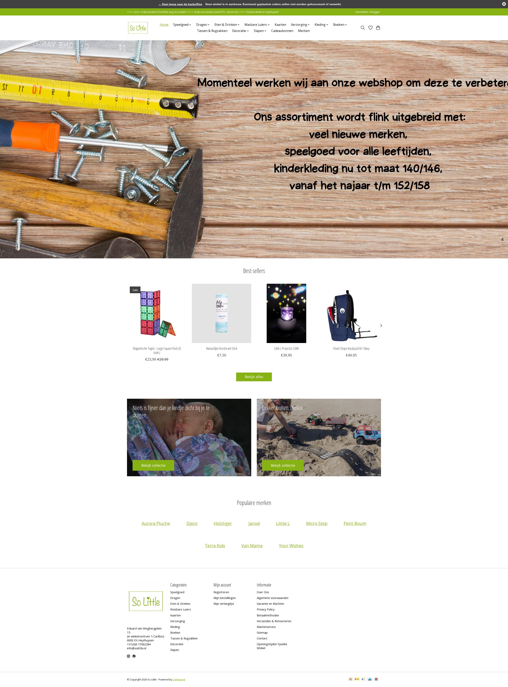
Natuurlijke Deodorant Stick (221, 348)
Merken (304, 31)
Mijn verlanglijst (224, 604)
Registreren (221, 592)
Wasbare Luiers (180, 609)
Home (164, 25)
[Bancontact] (363, 679)
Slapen (174, 650)
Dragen (175, 598)
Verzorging (177, 621)
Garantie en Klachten (270, 604)
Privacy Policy (265, 609)
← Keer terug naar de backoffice (180, 4)
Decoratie (176, 644)
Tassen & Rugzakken (212, 31)
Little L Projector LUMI (286, 348)
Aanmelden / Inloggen (367, 12)
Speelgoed (177, 592)
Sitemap (262, 632)
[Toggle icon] (363, 27)
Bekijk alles (254, 376)
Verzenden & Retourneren (274, 621)
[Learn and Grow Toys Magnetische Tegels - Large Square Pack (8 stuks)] (156, 313)
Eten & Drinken (180, 604)
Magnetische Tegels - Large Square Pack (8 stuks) (157, 350)
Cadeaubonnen (282, 31)
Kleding (175, 627)
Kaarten (280, 25)
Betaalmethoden (268, 615)
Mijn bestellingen (225, 598)
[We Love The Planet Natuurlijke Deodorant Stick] (221, 313)
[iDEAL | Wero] (356, 679)
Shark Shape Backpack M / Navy (351, 348)
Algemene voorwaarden (272, 598)
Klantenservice (266, 627)
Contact (262, 638)
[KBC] (369, 679)
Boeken (175, 632)
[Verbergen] (504, 4)
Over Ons (263, 592)
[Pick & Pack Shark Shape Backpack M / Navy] (351, 313)
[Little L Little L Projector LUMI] (286, 313)
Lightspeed (179, 679)
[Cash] (350, 679)
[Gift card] (376, 679)
